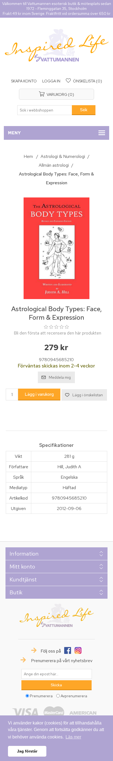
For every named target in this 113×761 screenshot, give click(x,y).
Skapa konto (24, 81)
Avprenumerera (74, 695)
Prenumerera (41, 695)
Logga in (51, 81)
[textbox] (44, 110)
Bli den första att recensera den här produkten (57, 333)
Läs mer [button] (73, 737)
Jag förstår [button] (27, 751)
